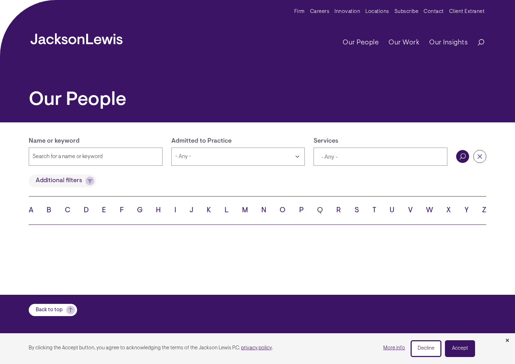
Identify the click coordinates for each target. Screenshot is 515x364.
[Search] (478, 42)
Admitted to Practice (201, 141)
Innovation (347, 11)
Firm (299, 11)
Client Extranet (467, 11)
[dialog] (257, 348)
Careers (320, 11)
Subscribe (406, 11)
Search (462, 156)
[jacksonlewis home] (76, 37)
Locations (377, 11)
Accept (460, 348)
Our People (361, 42)
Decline (426, 348)
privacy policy (256, 348)
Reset (479, 156)
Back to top (49, 310)
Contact (434, 11)
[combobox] (380, 157)
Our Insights (448, 42)
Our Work (404, 42)
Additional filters (59, 181)
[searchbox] (354, 157)
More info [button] (394, 348)
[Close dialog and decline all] (507, 341)
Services (326, 141)
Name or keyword (54, 141)
